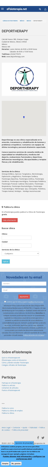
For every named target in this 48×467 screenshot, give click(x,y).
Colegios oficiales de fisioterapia (14, 365)
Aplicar (5, 261)
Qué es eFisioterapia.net (11, 358)
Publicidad (33, 427)
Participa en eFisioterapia (11, 383)
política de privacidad (36, 302)
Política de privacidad (20, 430)
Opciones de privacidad (24, 443)
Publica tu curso (8, 408)
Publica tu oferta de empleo (12, 410)
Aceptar (5, 463)
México (22, 21)
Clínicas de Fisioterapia (10, 21)
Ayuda (24, 427)
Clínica (4, 234)
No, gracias (16, 463)
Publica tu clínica (8, 413)
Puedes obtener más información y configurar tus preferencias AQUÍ (24, 457)
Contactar (16, 427)
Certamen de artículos (10, 388)
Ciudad (4, 242)
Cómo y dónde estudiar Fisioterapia (15, 362)
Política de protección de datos (33, 335)
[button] (45, 9)
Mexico (29, 21)
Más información (9, 220)
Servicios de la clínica (11, 250)
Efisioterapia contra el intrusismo (14, 360)
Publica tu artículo (8, 385)
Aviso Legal (6, 427)
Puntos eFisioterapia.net (11, 390)
